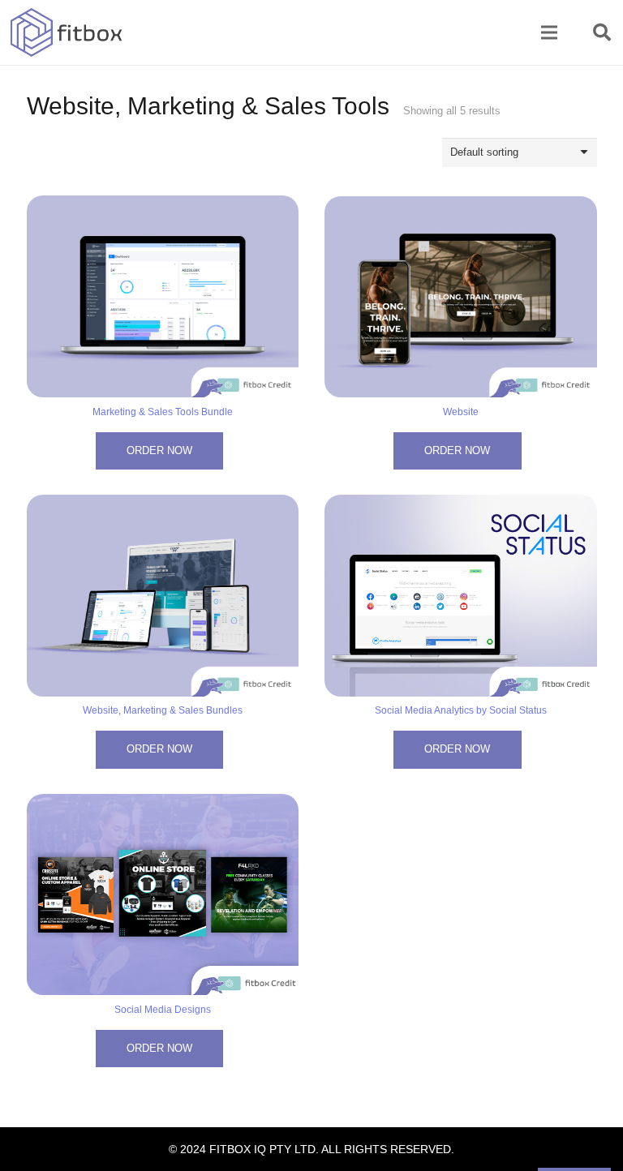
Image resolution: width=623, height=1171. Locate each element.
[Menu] (549, 32)
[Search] (601, 32)
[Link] (66, 32)
